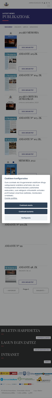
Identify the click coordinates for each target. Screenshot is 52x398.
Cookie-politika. (11, 198)
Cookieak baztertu (26, 212)
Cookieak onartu (26, 205)
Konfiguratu (26, 218)
